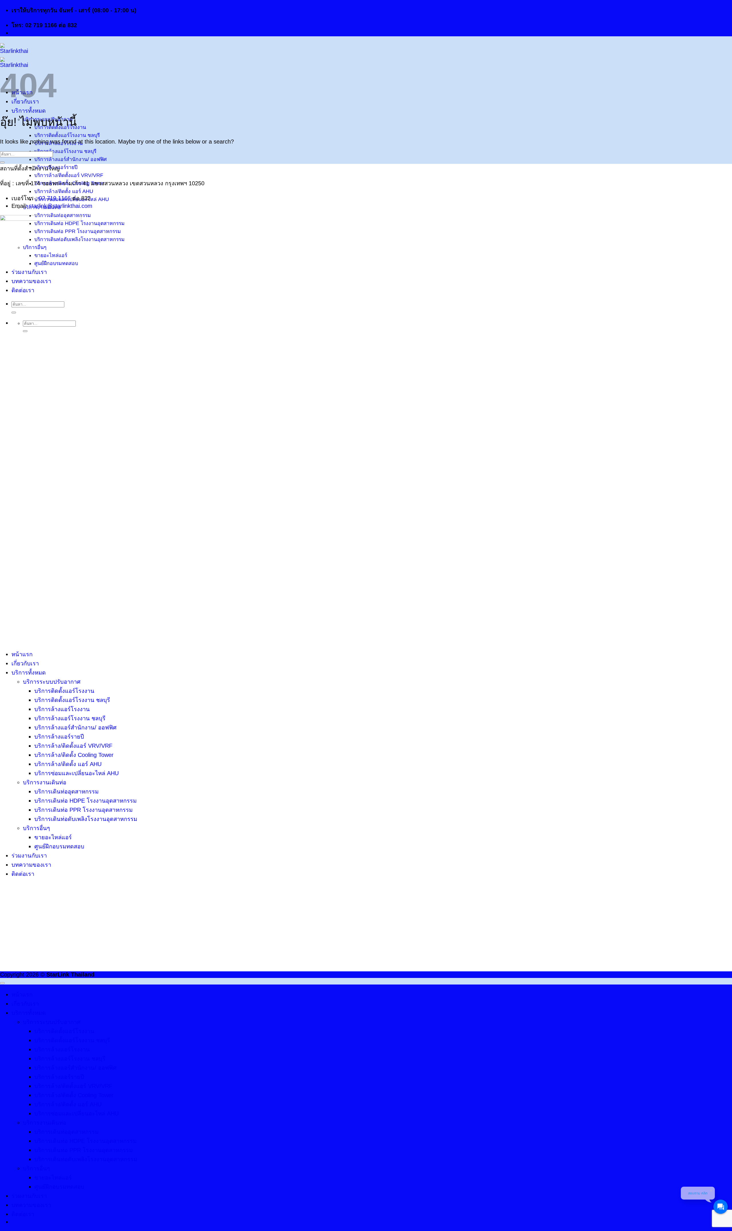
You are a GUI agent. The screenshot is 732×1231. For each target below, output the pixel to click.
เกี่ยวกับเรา (25, 663)
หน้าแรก (22, 654)
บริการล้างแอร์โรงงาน (62, 709)
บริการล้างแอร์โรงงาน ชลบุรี (65, 151)
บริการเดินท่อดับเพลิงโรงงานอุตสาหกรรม (85, 819)
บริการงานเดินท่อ (44, 782)
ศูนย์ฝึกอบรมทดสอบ (59, 846)
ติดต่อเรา (22, 874)
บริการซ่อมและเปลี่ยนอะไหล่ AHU (76, 773)
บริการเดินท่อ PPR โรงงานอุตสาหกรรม (83, 810)
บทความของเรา (31, 865)
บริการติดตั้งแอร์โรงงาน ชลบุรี (67, 135)
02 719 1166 (55, 198)
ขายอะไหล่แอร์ (53, 837)
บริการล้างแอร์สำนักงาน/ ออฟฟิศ (70, 159)
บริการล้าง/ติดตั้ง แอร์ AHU (63, 191)
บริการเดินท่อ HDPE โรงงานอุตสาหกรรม (85, 801)
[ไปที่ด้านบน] (2, 983)
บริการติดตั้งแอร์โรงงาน (64, 691)
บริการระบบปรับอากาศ (52, 682)
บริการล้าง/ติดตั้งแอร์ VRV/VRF (68, 175)
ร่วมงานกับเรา (29, 855)
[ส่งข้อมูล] (2, 162)
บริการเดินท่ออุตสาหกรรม (66, 791)
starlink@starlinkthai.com (60, 206)
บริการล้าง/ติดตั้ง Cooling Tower (74, 755)
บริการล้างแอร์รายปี (59, 736)
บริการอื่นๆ (36, 828)
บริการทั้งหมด (28, 111)
